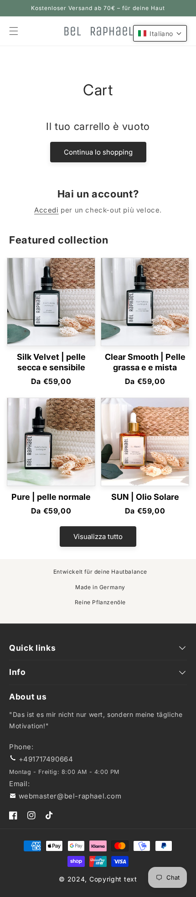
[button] (160, 33)
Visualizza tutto (98, 536)
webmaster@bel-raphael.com (70, 796)
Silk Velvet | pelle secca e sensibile (51, 362)
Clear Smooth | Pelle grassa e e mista (145, 362)
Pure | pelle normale (51, 497)
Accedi (46, 210)
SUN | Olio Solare (145, 497)
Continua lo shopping (98, 152)
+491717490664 (46, 759)
